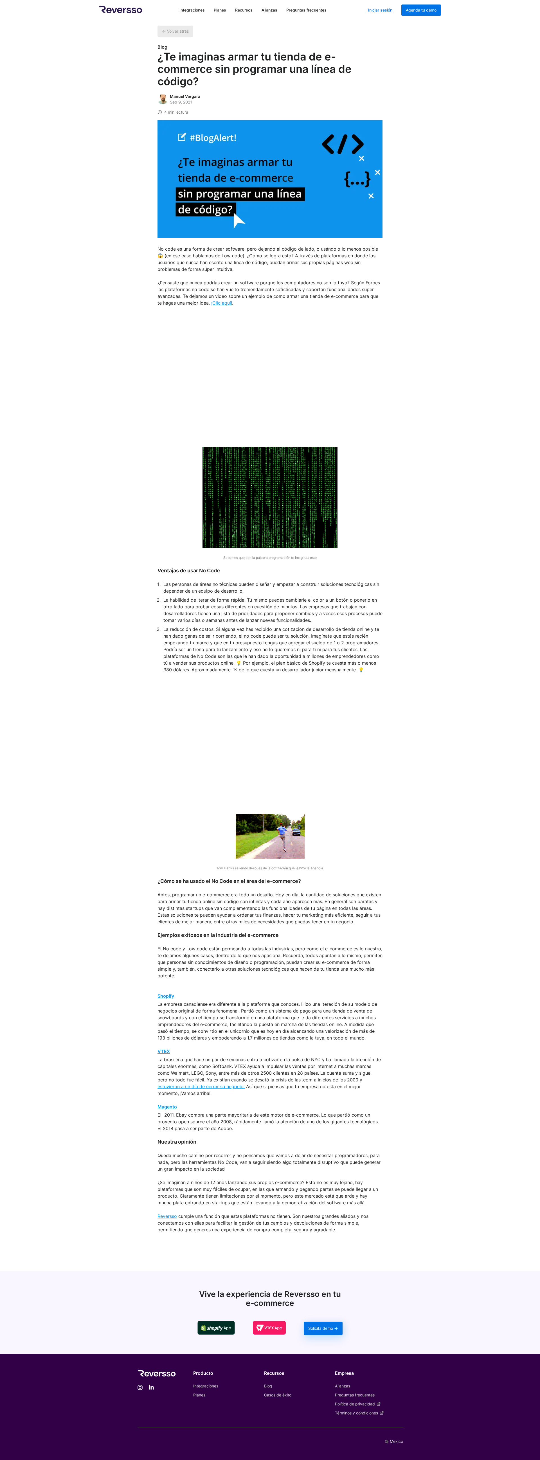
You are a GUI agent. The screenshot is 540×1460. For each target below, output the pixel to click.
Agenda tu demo (421, 10)
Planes (220, 10)
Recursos (244, 10)
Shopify (166, 996)
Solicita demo (320, 1328)
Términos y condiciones (356, 1412)
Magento (167, 1107)
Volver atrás (178, 31)
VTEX (164, 1051)
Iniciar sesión (380, 10)
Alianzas (269, 10)
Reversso (167, 1216)
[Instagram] (140, 1388)
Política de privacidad (355, 1403)
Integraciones (192, 10)
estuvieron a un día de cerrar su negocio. (201, 1086)
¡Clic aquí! (221, 303)
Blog (268, 1385)
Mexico (396, 1441)
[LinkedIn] (151, 1388)
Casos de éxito (277, 1394)
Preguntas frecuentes (306, 10)
